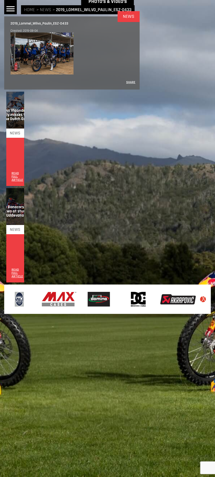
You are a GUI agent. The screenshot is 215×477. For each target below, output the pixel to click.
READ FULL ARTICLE (17, 177)
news (45, 10)
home (29, 10)
